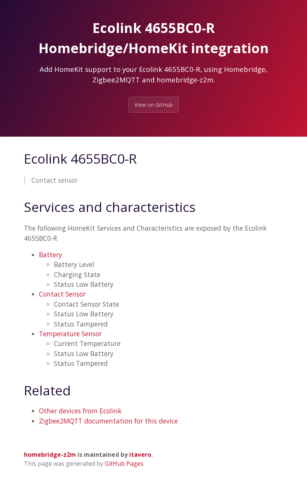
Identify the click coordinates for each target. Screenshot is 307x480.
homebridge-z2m (50, 454)
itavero (140, 454)
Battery (50, 254)
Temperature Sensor (70, 333)
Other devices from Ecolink (80, 410)
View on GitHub (153, 104)
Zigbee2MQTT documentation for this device (108, 420)
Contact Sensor (62, 293)
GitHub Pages (124, 463)
